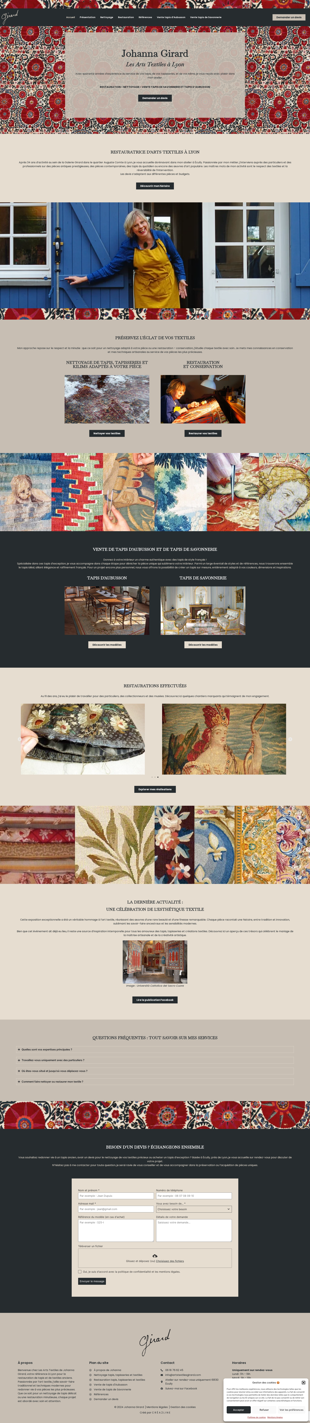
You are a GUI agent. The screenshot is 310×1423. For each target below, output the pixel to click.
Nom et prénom (88, 1190)
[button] (303, 1382)
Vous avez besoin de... (171, 1203)
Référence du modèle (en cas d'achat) (101, 1217)
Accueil (70, 17)
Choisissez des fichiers (170, 1261)
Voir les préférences (291, 1409)
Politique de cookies (257, 1417)
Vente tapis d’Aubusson (171, 17)
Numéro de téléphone (169, 1190)
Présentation (87, 17)
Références (145, 17)
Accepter (238, 1409)
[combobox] (194, 1209)
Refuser (264, 1409)
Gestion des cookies (183, 1407)
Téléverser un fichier (90, 1246)
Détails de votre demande (172, 1217)
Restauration (126, 17)
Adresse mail (87, 1203)
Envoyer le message (92, 1281)
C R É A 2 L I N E (161, 1412)
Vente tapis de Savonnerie (206, 17)
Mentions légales (275, 1417)
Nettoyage (106, 17)
